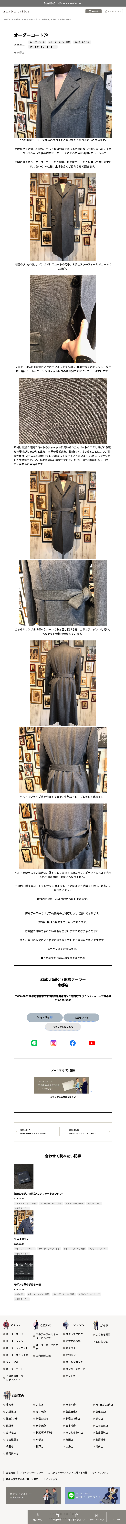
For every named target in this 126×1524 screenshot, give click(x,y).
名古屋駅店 (12, 1439)
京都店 (39, 1439)
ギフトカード (73, 1376)
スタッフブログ (74, 1334)
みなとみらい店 (74, 1432)
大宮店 (39, 1404)
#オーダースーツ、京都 (59, 42)
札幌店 (9, 1404)
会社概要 (10, 1472)
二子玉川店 (102, 1425)
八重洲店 (11, 1411)
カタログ (71, 1348)
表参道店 (41, 1425)
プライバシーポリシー (31, 1472)
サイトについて (100, 1472)
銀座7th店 (12, 1418)
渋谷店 (99, 1418)
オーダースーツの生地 (47, 1346)
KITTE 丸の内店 (104, 1404)
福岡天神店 (12, 1453)
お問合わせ (102, 1341)
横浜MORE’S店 (44, 1432)
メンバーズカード (75, 1369)
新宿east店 (42, 1418)
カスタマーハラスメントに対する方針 (67, 1472)
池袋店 (9, 1425)
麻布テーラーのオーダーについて (47, 1336)
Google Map (43, 1017)
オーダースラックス (17, 1355)
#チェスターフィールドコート (43, 46)
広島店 (69, 1446)
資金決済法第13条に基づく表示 (22, 1479)
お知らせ (71, 1355)
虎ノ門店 (41, 1411)
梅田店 (69, 1439)
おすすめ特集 (73, 1341)
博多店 (99, 1446)
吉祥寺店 (11, 1432)
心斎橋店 (100, 1439)
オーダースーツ (14, 1334)
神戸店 (39, 1446)
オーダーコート (14, 1369)
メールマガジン (74, 1362)
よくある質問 (103, 1334)
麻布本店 (71, 1404)
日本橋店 (71, 1425)
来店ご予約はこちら (63, 1026)
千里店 (9, 1446)
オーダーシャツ (14, 1341)
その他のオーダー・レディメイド (17, 1377)
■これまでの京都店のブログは (63, 958)
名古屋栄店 (102, 1432)
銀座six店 (101, 1411)
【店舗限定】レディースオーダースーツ (63, 3)
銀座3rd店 (71, 1411)
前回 (17, 162)
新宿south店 (73, 1418)
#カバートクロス (82, 42)
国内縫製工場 (43, 1355)
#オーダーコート (37, 42)
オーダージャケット (17, 1348)
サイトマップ (50, 1479)
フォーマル (12, 1362)
